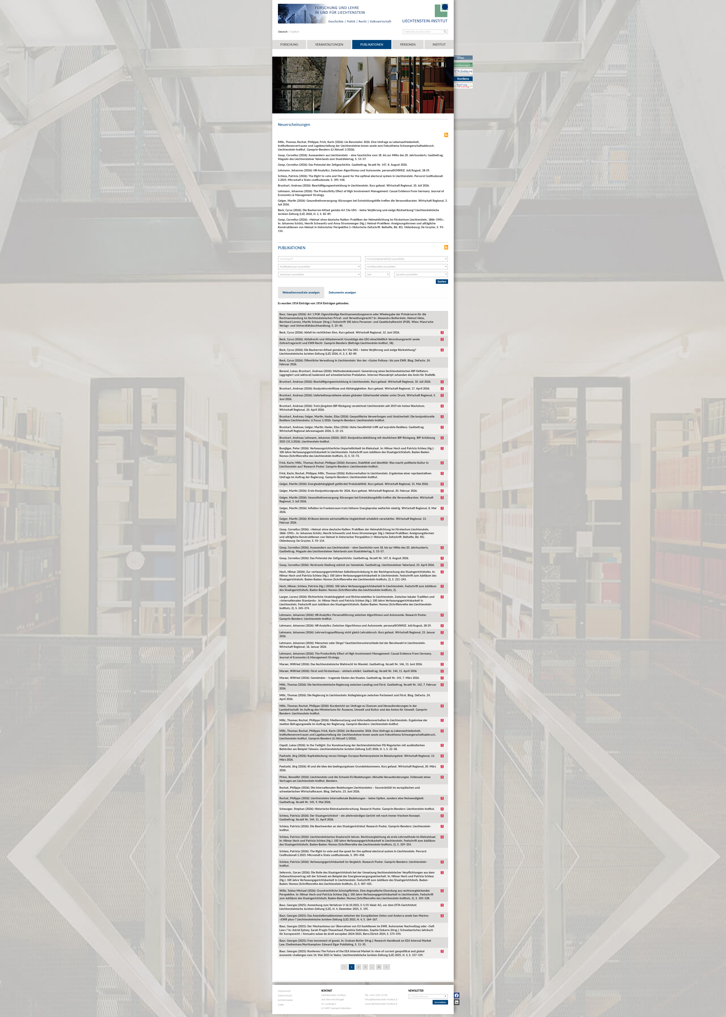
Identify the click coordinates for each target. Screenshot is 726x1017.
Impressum (284, 991)
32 (378, 967)
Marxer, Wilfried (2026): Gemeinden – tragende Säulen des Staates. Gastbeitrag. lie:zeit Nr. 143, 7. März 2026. (349, 678)
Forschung (289, 44)
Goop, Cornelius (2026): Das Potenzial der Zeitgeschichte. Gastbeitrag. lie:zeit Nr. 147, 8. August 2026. (344, 558)
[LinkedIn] (456, 1002)
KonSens (463, 78)
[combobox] (406, 259)
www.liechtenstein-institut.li (381, 1003)
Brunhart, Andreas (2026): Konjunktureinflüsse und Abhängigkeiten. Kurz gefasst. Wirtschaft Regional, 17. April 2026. (354, 388)
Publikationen (371, 44)
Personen (408, 44)
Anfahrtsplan (285, 1000)
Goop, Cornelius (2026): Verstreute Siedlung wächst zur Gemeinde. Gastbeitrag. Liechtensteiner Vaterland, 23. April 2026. (357, 565)
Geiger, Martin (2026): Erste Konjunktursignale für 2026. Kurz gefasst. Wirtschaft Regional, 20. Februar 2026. (348, 490)
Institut (439, 44)
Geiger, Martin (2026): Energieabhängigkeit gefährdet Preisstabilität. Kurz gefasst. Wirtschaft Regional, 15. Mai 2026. (354, 484)
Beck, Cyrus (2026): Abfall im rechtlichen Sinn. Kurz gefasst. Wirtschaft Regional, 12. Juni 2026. (339, 332)
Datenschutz (285, 995)
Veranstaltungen (329, 44)
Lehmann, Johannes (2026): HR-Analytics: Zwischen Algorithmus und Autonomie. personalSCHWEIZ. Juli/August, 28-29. (355, 625)
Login (281, 1004)
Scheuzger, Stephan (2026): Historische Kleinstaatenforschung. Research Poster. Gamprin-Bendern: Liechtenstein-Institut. (357, 809)
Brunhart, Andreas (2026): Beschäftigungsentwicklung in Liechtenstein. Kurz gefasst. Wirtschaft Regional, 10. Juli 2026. (355, 381)
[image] (425, 13)
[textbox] (405, 259)
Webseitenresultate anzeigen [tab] (301, 292)
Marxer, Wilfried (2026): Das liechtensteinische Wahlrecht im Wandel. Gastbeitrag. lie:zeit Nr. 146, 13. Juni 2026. (351, 664)
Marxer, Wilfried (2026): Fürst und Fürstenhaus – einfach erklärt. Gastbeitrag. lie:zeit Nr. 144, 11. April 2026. (348, 671)
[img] (442, 332)
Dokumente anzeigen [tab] (342, 292)
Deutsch (283, 31)
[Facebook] (456, 995)
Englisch (294, 31)
